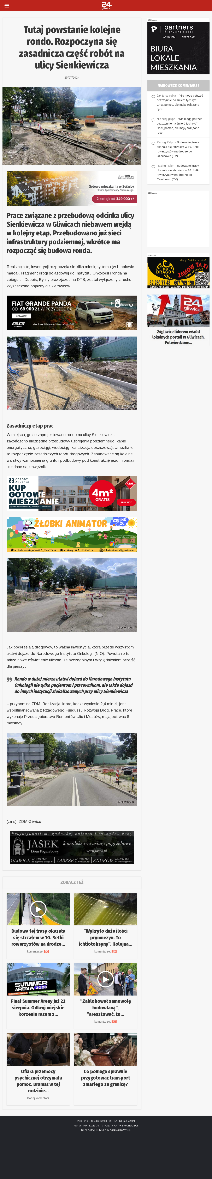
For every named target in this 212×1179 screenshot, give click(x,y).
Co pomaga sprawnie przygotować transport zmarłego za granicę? (105, 1078)
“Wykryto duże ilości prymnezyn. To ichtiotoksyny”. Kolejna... (105, 937)
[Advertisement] (178, 221)
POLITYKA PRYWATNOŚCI (121, 1125)
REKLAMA (87, 1129)
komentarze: (38, 951)
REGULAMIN (127, 1121)
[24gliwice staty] (178, 320)
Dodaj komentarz (38, 1098)
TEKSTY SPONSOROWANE (113, 1129)
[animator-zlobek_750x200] (72, 534)
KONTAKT (95, 1125)
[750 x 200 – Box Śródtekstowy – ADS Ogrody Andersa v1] (72, 493)
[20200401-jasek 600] (72, 847)
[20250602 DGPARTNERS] (178, 47)
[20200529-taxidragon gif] (178, 272)
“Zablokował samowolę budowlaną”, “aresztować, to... (105, 1007)
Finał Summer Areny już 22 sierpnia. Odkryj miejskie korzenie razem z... (38, 1007)
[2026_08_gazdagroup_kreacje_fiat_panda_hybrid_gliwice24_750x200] (72, 312)
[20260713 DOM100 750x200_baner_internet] (72, 188)
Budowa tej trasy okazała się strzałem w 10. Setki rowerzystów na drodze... (38, 937)
